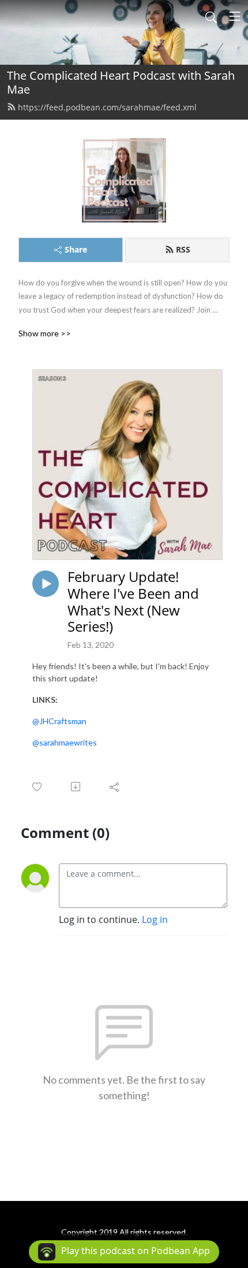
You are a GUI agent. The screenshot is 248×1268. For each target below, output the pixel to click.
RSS (183, 249)
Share (76, 249)
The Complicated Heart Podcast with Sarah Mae (121, 82)
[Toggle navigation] (234, 16)
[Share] (115, 786)
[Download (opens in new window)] (76, 786)
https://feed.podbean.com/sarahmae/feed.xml (107, 107)
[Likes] (37, 787)
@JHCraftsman (59, 721)
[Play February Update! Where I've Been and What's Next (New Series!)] (45, 583)
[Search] (211, 16)
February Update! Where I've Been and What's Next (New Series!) (133, 602)
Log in (155, 919)
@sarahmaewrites (64, 742)
